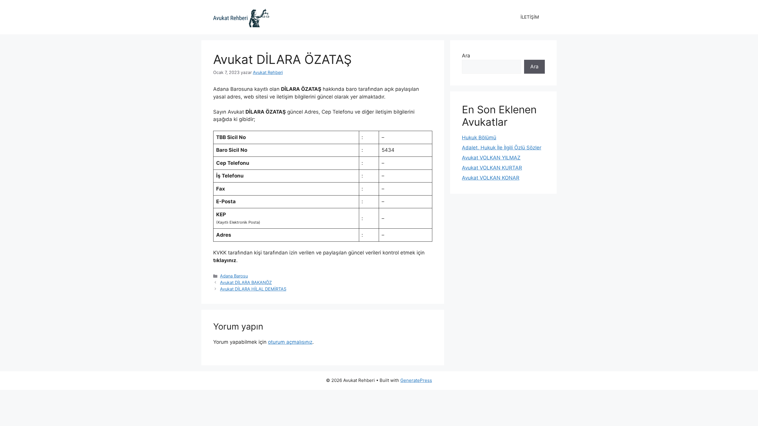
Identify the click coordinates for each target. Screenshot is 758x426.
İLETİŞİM (530, 17)
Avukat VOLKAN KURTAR (492, 168)
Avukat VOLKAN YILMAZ (491, 158)
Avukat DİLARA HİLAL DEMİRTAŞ (253, 288)
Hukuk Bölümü (479, 138)
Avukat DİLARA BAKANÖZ (246, 282)
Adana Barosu (234, 275)
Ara (466, 56)
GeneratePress (416, 380)
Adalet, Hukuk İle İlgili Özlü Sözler (501, 148)
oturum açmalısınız (290, 342)
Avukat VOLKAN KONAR (490, 178)
